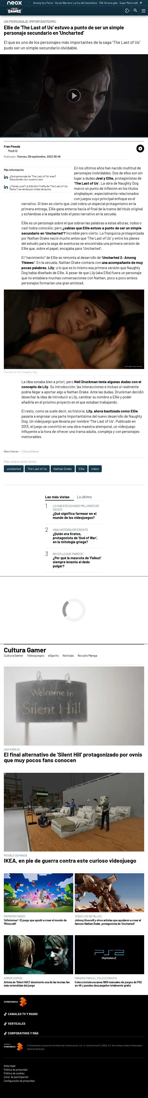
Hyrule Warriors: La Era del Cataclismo (76, 2)
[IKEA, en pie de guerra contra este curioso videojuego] (74, 812)
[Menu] (143, 11)
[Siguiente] (141, 3)
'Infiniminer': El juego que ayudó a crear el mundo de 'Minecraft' (35, 922)
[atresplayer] (127, 10)
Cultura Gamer (25, 650)
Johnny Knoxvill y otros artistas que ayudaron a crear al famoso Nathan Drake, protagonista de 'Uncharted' (108, 922)
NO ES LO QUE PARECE (68, 554)
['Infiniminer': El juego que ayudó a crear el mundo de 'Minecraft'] (38, 893)
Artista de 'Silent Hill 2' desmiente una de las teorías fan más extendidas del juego (37, 984)
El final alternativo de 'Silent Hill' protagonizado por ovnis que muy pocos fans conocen (73, 757)
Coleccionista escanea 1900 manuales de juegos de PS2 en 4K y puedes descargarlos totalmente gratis (108, 984)
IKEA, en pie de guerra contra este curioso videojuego (70, 860)
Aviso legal (9, 1065)
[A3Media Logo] (15, 1005)
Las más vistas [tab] (57, 497)
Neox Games (11, 451)
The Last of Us (37, 468)
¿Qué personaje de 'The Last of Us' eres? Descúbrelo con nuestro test (33, 178)
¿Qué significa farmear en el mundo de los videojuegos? (74, 516)
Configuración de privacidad (19, 1080)
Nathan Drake (63, 468)
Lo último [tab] (84, 497)
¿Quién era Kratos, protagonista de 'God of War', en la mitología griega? (75, 538)
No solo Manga (87, 655)
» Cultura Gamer (29, 451)
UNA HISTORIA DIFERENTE (70, 529)
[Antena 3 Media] (13, 1047)
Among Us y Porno (43, 2)
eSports (53, 655)
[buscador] (135, 10)
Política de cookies (14, 1073)
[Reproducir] (74, 96)
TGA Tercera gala (108, 2)
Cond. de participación (16, 1077)
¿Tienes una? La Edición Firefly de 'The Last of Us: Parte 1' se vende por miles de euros (39, 188)
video (95, 468)
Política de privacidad (15, 1069)
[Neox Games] (19, 10)
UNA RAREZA (12, 749)
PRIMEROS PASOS (14, 916)
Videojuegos (35, 655)
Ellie (82, 468)
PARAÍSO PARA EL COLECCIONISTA (96, 978)
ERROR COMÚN (13, 978)
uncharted (14, 468)
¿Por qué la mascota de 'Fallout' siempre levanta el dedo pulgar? (77, 562)
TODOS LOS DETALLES (88, 916)
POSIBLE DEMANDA (15, 855)
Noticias (68, 655)
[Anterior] (29, 3)
